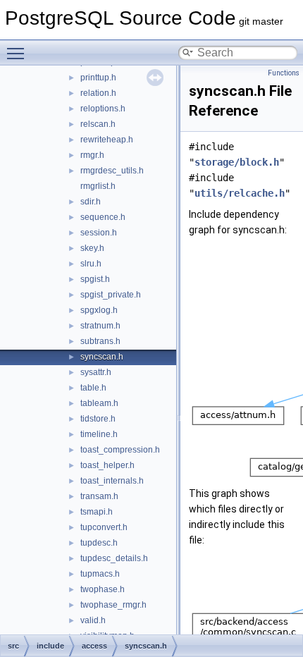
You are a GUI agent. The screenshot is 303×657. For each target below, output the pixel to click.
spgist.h (95, 279)
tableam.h (99, 403)
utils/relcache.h (239, 193)
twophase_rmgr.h (113, 605)
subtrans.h (100, 341)
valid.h (93, 620)
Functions (283, 73)
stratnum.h (100, 326)
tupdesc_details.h (114, 558)
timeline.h (99, 434)
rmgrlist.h (98, 186)
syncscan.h (101, 357)
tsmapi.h (96, 512)
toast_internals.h (112, 481)
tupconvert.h (104, 527)
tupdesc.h (99, 543)
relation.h (98, 93)
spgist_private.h (110, 295)
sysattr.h (95, 372)
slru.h (90, 264)
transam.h (99, 496)
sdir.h (90, 202)
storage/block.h (236, 162)
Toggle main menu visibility (18, 53)
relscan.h (98, 124)
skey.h (92, 248)
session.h (98, 233)
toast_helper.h (107, 465)
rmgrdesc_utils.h (112, 171)
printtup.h (98, 77)
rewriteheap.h (106, 140)
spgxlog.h (99, 310)
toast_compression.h (120, 450)
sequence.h (102, 217)
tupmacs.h (100, 574)
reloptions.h (102, 108)
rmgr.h (92, 155)
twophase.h (102, 589)
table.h (93, 388)
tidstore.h (98, 419)
